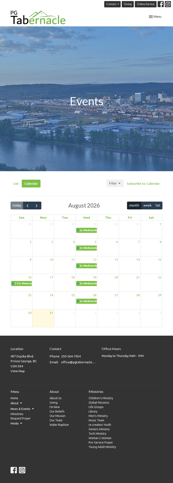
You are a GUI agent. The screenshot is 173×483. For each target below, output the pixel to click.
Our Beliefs (57, 411)
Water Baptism (59, 424)
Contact (111, 4)
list (158, 205)
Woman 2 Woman (100, 438)
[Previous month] (27, 205)
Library (93, 411)
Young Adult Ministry (102, 447)
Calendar (31, 183)
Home (14, 398)
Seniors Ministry (99, 429)
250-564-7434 (71, 356)
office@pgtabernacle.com (79, 362)
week (147, 205)
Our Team (56, 420)
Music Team (96, 420)
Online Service (145, 4)
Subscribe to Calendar (143, 183)
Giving (128, 4)
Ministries (17, 414)
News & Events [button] (20, 409)
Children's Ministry (101, 398)
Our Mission (57, 416)
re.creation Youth (100, 424)
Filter (113, 183)
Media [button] (15, 423)
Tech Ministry (97, 433)
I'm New (55, 407)
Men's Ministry (98, 416)
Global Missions (99, 402)
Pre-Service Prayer (101, 442)
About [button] (15, 403)
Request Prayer (21, 418)
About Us (56, 398)
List (16, 183)
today (17, 205)
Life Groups (96, 407)
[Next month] (36, 205)
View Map (18, 371)
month (134, 205)
